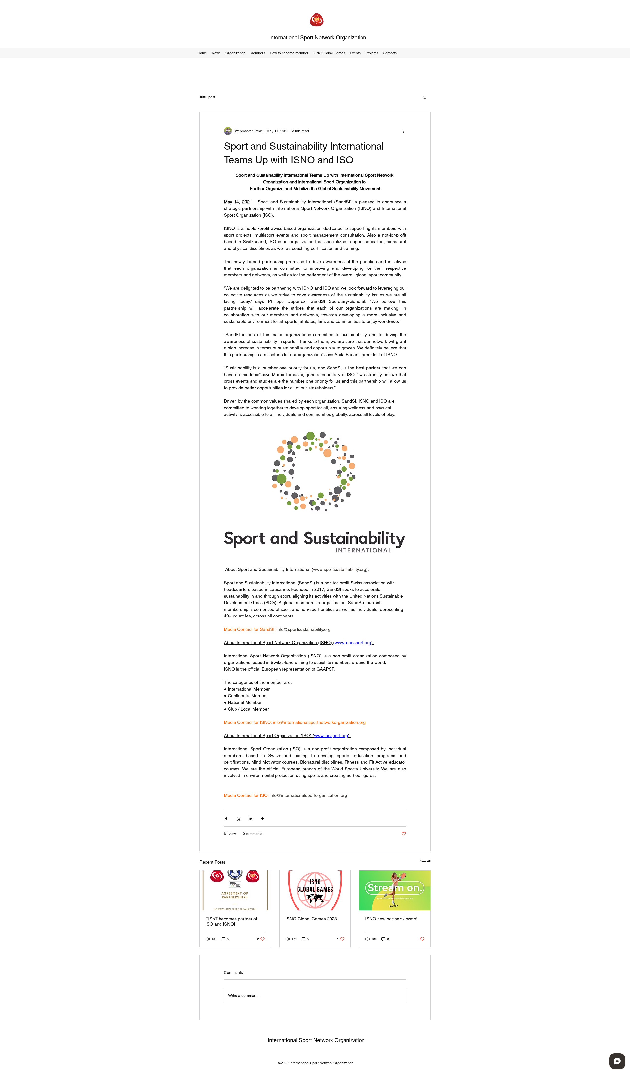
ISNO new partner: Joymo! (391, 918)
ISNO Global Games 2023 (311, 918)
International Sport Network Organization (317, 37)
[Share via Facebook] (226, 818)
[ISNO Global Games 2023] (315, 890)
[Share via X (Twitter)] (238, 818)
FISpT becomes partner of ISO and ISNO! (231, 921)
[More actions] (403, 131)
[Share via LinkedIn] (250, 818)
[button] (235, 53)
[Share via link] (262, 818)
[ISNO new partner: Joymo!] (394, 890)
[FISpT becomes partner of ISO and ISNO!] (235, 890)
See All (425, 861)
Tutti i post (207, 97)
